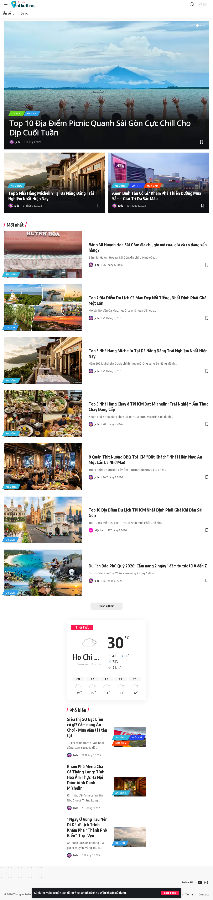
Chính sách (88, 893)
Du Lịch (32, 113)
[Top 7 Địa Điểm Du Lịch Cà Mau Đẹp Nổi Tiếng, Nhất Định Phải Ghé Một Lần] (43, 307)
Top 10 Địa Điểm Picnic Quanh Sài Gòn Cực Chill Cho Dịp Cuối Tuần (100, 128)
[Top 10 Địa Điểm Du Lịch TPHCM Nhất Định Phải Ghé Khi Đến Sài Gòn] (43, 520)
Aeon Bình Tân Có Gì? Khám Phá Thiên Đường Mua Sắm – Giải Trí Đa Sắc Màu (156, 195)
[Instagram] (206, 882)
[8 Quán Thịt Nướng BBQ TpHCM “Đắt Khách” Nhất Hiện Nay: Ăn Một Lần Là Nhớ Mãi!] (43, 466)
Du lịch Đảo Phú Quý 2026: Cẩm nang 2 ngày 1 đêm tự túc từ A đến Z (148, 565)
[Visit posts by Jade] (11, 142)
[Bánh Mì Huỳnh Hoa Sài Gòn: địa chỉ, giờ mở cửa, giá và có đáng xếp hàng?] (43, 254)
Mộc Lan (99, 530)
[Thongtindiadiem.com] (24, 4)
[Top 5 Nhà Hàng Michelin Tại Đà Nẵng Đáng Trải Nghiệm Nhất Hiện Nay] (43, 360)
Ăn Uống (16, 186)
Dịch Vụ (17, 113)
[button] (170, 893)
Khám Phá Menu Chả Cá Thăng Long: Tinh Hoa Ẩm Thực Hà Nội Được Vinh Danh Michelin (85, 777)
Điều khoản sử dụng (113, 893)
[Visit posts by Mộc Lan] (91, 530)
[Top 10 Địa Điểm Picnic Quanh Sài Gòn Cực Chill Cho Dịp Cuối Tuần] (106, 85)
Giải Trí (136, 186)
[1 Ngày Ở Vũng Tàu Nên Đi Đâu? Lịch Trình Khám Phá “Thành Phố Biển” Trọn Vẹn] (130, 837)
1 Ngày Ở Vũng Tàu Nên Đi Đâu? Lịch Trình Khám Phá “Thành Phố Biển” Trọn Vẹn (87, 827)
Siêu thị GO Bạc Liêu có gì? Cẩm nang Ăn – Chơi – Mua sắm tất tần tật (87, 727)
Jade (17, 142)
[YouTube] (200, 882)
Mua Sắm (152, 186)
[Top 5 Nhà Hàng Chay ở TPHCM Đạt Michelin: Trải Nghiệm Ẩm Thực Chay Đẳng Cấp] (43, 413)
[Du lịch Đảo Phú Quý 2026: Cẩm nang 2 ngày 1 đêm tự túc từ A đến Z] (43, 573)
